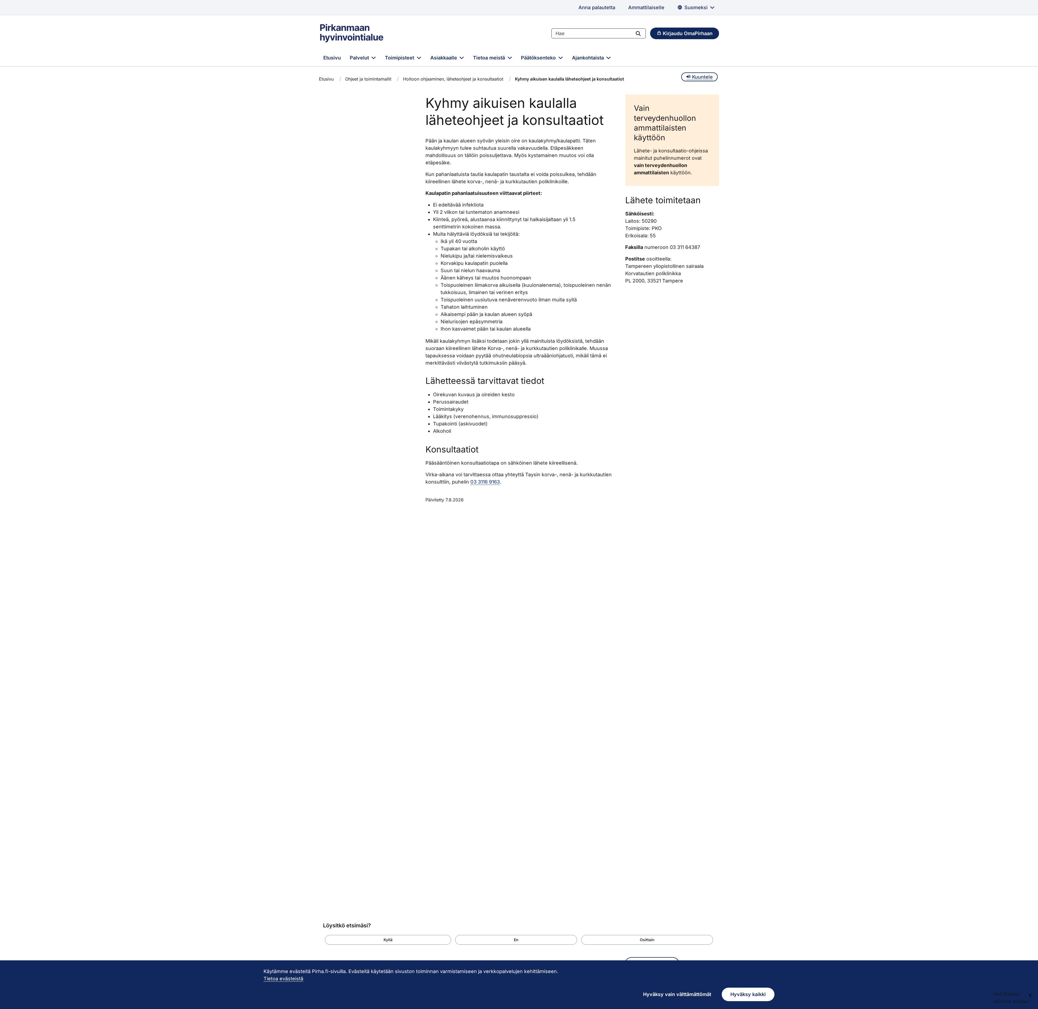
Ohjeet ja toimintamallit (368, 79)
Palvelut (360, 58)
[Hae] (638, 33)
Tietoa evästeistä (283, 978)
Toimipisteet (400, 58)
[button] (388, 940)
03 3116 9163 (485, 482)
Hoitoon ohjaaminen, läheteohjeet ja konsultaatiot (453, 79)
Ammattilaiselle (646, 7)
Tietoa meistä (489, 58)
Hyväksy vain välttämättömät (677, 994)
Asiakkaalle (444, 58)
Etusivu (332, 58)
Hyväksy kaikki (748, 994)
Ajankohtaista (588, 58)
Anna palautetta (596, 7)
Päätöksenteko (539, 58)
